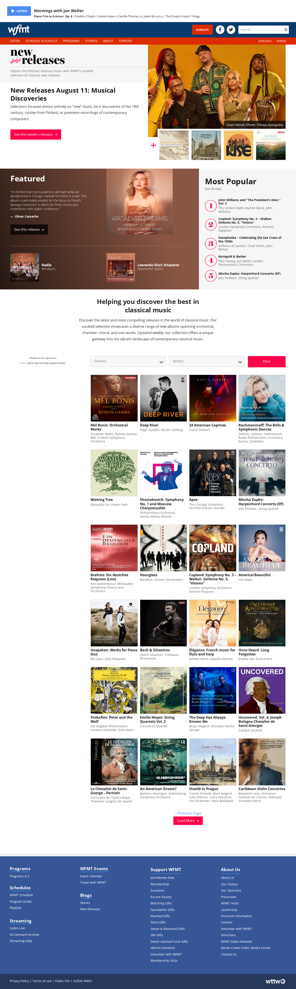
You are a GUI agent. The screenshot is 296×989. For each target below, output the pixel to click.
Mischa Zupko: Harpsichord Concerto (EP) (249, 276)
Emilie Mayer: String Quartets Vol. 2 (157, 719)
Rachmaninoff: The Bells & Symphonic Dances (261, 427)
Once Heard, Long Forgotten (254, 652)
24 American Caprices (207, 425)
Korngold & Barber (240, 260)
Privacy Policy (19, 981)
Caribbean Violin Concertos (262, 788)
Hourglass (148, 575)
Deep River (149, 425)
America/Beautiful (255, 575)
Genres (100, 361)
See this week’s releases (33, 134)
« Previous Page (188, 813)
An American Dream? (158, 788)
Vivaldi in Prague (203, 788)
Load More (186, 820)
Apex (193, 499)
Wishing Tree (102, 499)
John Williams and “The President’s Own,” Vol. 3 (249, 206)
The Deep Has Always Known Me (207, 719)
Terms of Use (42, 981)
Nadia (47, 265)
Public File (62, 981)
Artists (178, 361)
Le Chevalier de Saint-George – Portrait (109, 790)
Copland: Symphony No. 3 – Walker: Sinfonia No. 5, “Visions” (246, 224)
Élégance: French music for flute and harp (212, 652)
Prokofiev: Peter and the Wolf (111, 719)
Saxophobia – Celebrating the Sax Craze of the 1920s (249, 243)
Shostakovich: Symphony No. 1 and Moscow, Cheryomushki (162, 503)
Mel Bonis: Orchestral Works (109, 427)
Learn (23, 363)
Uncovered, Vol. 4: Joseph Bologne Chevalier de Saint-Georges (260, 721)
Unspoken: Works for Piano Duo (114, 652)
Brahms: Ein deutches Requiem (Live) (109, 577)
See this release (27, 229)
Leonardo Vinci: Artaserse (158, 265)
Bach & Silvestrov (155, 650)
